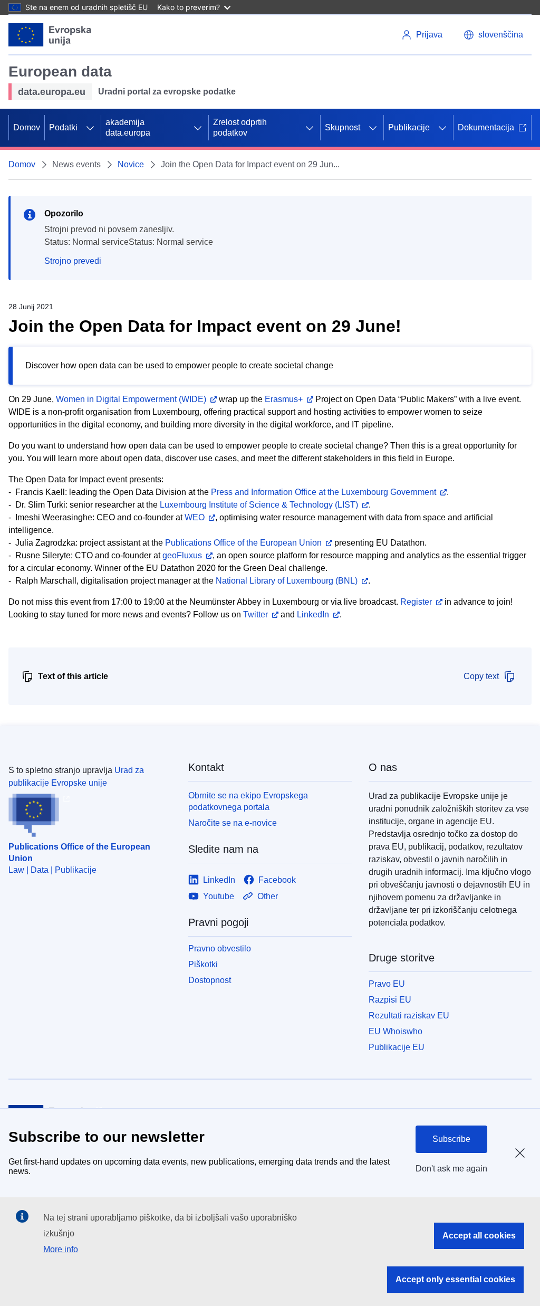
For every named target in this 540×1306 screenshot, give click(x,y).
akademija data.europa (127, 127)
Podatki (63, 127)
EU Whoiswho (395, 1031)
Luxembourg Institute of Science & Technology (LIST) (259, 504)
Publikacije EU (397, 1047)
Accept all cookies (479, 1235)
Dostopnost (209, 980)
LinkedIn (313, 614)
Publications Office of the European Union (243, 542)
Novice (131, 164)
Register (416, 601)
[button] (493, 34)
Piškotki (203, 964)
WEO (195, 517)
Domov (26, 127)
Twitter (255, 614)
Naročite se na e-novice (232, 822)
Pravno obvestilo (219, 948)
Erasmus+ (284, 399)
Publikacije (409, 127)
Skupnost (342, 127)
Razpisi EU (390, 999)
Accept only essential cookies (455, 1279)
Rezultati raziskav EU (409, 1015)
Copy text (481, 676)
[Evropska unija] (50, 34)
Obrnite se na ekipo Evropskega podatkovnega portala (248, 801)
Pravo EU (387, 983)
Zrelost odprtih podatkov (240, 127)
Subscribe (451, 1139)
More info (60, 1249)
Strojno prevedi (72, 260)
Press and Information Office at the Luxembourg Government (323, 492)
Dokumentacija (486, 127)
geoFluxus (182, 555)
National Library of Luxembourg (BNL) (287, 580)
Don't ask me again (451, 1168)
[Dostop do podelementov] (90, 128)
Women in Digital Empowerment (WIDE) (131, 399)
